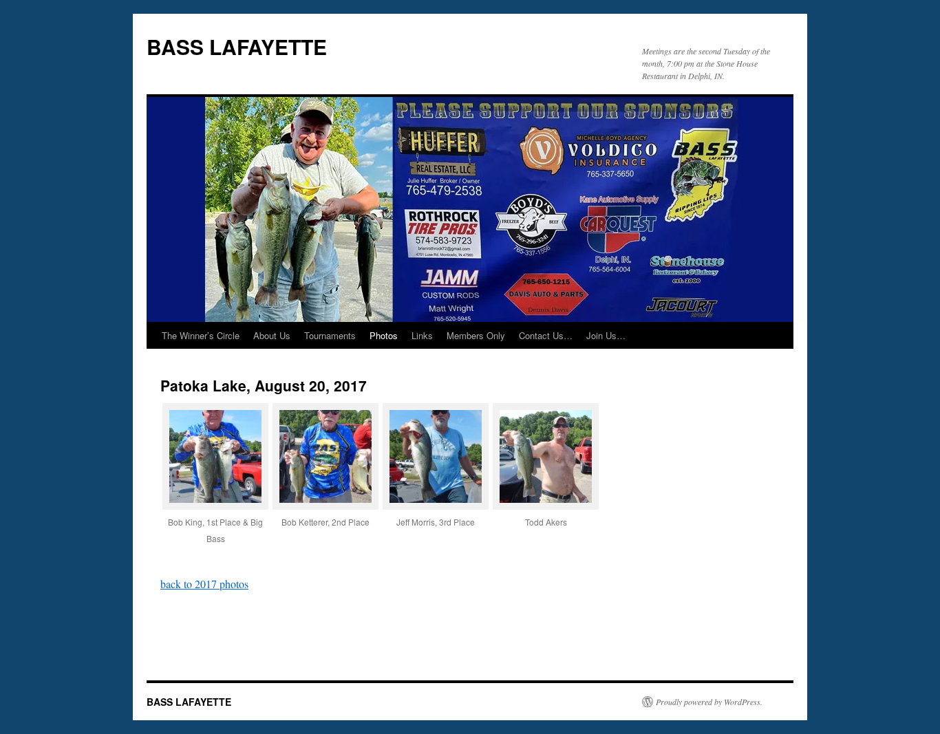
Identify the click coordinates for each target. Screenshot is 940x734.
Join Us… (606, 335)
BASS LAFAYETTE (237, 46)
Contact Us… (546, 335)
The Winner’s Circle (200, 335)
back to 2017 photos (204, 583)
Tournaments (330, 335)
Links (422, 335)
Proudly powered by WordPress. (709, 701)
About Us (271, 335)
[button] (215, 483)
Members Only (476, 335)
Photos (384, 335)
